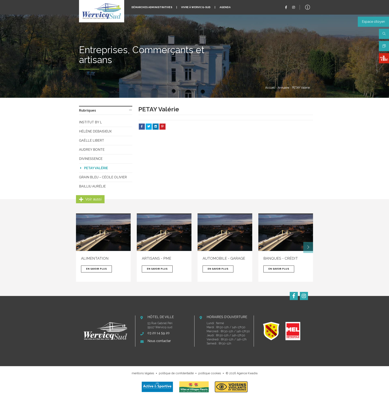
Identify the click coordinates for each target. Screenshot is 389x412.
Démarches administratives (151, 7)
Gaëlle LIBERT (91, 140)
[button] (308, 247)
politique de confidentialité (176, 373)
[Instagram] (293, 7)
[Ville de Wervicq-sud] (101, 11)
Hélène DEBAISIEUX (95, 131)
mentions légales (143, 373)
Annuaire (283, 87)
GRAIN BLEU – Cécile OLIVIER (103, 177)
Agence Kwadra (247, 373)
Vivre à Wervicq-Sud (196, 7)
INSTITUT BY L (90, 122)
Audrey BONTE (92, 150)
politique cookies (209, 373)
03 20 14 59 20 (158, 333)
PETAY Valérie (96, 168)
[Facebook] (286, 7)
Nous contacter (159, 341)
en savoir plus (96, 269)
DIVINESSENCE (91, 159)
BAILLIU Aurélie (92, 186)
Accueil (270, 87)
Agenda (225, 7)
